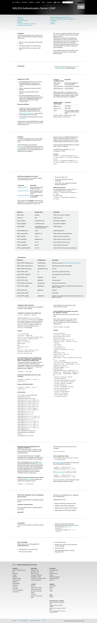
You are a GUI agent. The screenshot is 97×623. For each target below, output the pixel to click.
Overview (33, 586)
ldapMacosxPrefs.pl (23, 187)
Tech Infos (33, 594)
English (58, 2)
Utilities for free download (36, 596)
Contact (15, 620)
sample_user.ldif (59, 462)
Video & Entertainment (36, 580)
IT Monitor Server (16, 580)
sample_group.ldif (59, 472)
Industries (24, 2)
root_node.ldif (30, 479)
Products (51, 587)
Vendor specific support (36, 589)
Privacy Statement (35, 620)
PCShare (14, 575)
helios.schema (39, 463)
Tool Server (15, 586)
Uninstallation (53, 20)
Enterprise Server (35, 570)
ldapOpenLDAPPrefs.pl (23, 195)
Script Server (15, 588)
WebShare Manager (17, 578)
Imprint (51, 591)
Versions (52, 22)
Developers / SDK (35, 571)
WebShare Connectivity (54, 576)
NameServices (20, 146)
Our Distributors (23, 620)
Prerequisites (20, 19)
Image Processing (53, 573)
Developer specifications (36, 591)
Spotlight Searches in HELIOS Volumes (56, 606)
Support (38, 2)
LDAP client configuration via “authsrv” (26, 23)
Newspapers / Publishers (36, 575)
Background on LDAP (22, 20)
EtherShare (15, 573)
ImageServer (15, 581)
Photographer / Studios (36, 576)
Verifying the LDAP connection (24, 25)
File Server (51, 580)
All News (51, 596)
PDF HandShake (16, 583)
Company (49, 2)
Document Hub (16, 591)
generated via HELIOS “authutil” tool (71, 263)
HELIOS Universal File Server (19, 570)
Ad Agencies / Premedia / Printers (38, 578)
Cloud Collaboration (53, 570)
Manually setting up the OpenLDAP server (60, 17)
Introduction (20, 17)
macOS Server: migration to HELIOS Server (57, 609)
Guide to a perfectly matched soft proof (56, 603)
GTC (43, 620)
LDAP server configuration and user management (62, 19)
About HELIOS (52, 586)
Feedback (52, 23)
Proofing (51, 575)
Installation (19, 22)
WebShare (15, 576)
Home (14, 564)
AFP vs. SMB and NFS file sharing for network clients (57, 611)
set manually (22, 118)
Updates (33, 592)
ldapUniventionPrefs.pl (23, 191)
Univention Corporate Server (28, 113)
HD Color (51, 571)
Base (14, 571)
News (43, 2)
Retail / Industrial (34, 573)
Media (32, 597)
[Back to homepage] (81, 8)
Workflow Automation (54, 578)
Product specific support (36, 587)
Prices (50, 589)
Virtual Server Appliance (18, 590)
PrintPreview (15, 585)
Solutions (31, 2)
